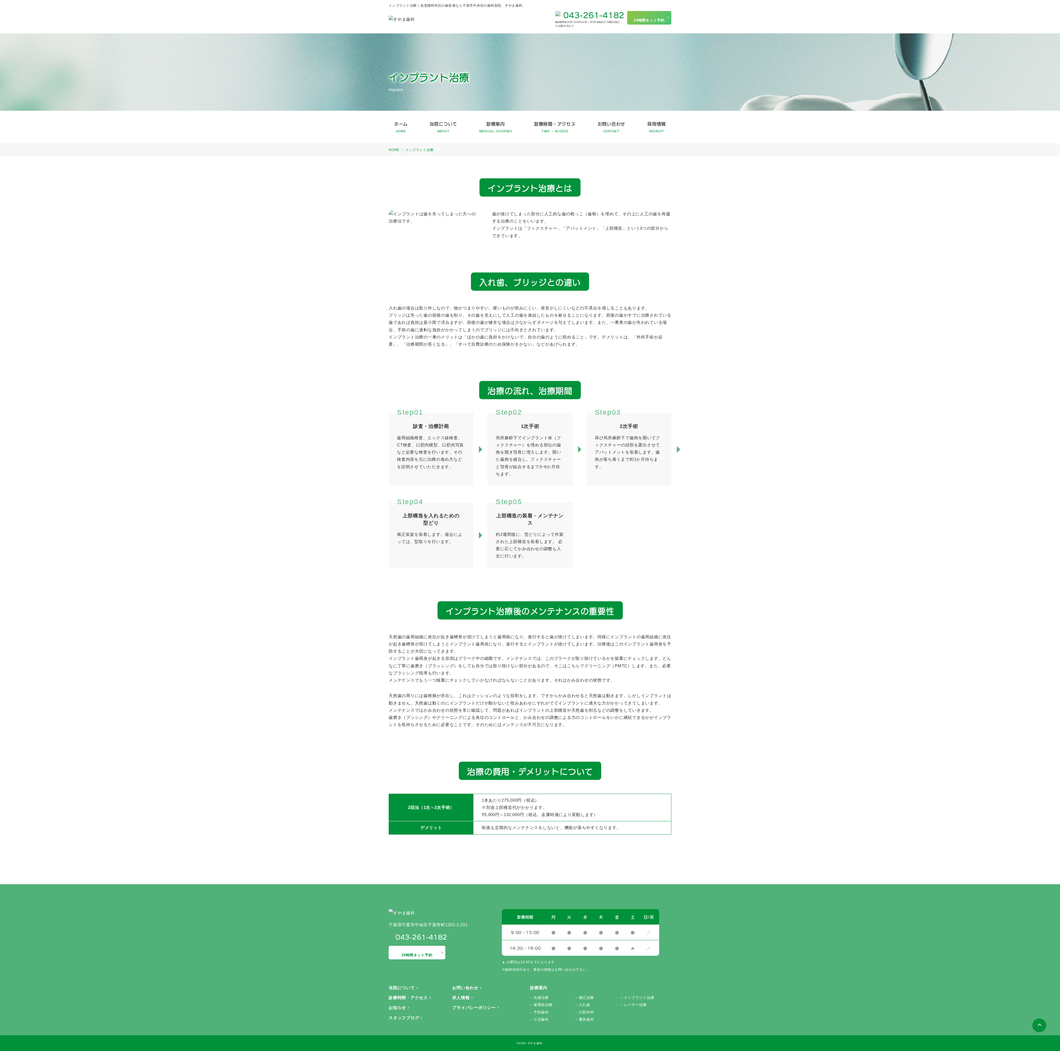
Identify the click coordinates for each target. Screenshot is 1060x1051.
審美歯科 (586, 1019)
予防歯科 (541, 1012)
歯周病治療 (543, 1005)
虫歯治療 (541, 998)
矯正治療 (586, 998)
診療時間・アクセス (555, 126)
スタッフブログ (404, 1017)
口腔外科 (586, 1012)
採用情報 (656, 126)
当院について (443, 126)
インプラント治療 (639, 998)
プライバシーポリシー (474, 1007)
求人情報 (461, 997)
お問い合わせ (612, 126)
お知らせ (397, 1007)
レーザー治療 (635, 1005)
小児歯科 (541, 1019)
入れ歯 (584, 1005)
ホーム (400, 126)
